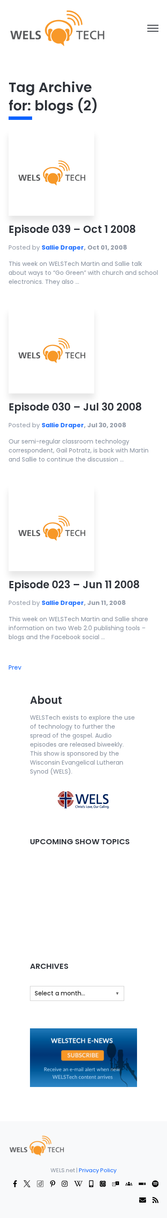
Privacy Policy (97, 1170)
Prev (15, 667)
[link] (57, 28)
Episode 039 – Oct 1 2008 (72, 229)
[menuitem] (36, 1145)
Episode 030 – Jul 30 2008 (75, 407)
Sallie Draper (63, 247)
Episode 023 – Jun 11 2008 (74, 585)
